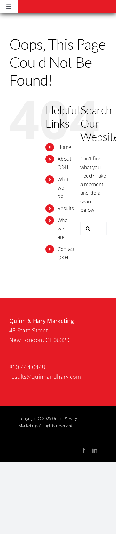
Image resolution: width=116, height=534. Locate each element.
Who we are (63, 228)
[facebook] (83, 450)
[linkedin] (94, 450)
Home (64, 147)
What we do (63, 188)
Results (66, 208)
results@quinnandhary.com (45, 376)
